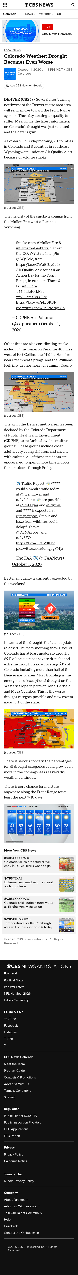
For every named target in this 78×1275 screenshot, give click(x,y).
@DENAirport (28, 532)
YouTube (10, 1018)
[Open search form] (73, 5)
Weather (45, 14)
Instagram (11, 1032)
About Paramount (16, 1199)
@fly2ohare (25, 500)
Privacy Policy (13, 1154)
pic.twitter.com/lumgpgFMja (39, 548)
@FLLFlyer (29, 505)
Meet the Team (14, 1064)
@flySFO (23, 538)
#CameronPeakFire (32, 248)
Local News (12, 50)
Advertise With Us (16, 1084)
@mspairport (27, 516)
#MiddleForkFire (30, 291)
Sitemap (9, 1097)
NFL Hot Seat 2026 (17, 993)
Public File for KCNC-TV (20, 1116)
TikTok (8, 1038)
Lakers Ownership (16, 1000)
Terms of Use (13, 1174)
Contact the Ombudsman (21, 1232)
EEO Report (12, 1136)
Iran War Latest (14, 987)
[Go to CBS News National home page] (39, 5)
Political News (14, 980)
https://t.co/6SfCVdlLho (35, 543)
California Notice (15, 1161)
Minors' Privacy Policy (19, 1181)
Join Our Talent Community (23, 1213)
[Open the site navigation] (14, 5)
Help (7, 1219)
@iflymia (53, 505)
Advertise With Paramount (22, 1206)
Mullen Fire (20, 222)
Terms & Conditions (17, 1090)
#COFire (29, 286)
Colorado (9, 14)
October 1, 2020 (27, 564)
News (29, 14)
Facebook (11, 1025)
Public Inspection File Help (22, 1122)
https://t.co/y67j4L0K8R (36, 302)
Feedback (11, 1226)
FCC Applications (16, 1129)
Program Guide (14, 1070)
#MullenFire (47, 243)
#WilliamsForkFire (31, 297)
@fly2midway (31, 494)
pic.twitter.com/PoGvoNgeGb (40, 308)
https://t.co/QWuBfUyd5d (37, 264)
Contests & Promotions (20, 1077)
